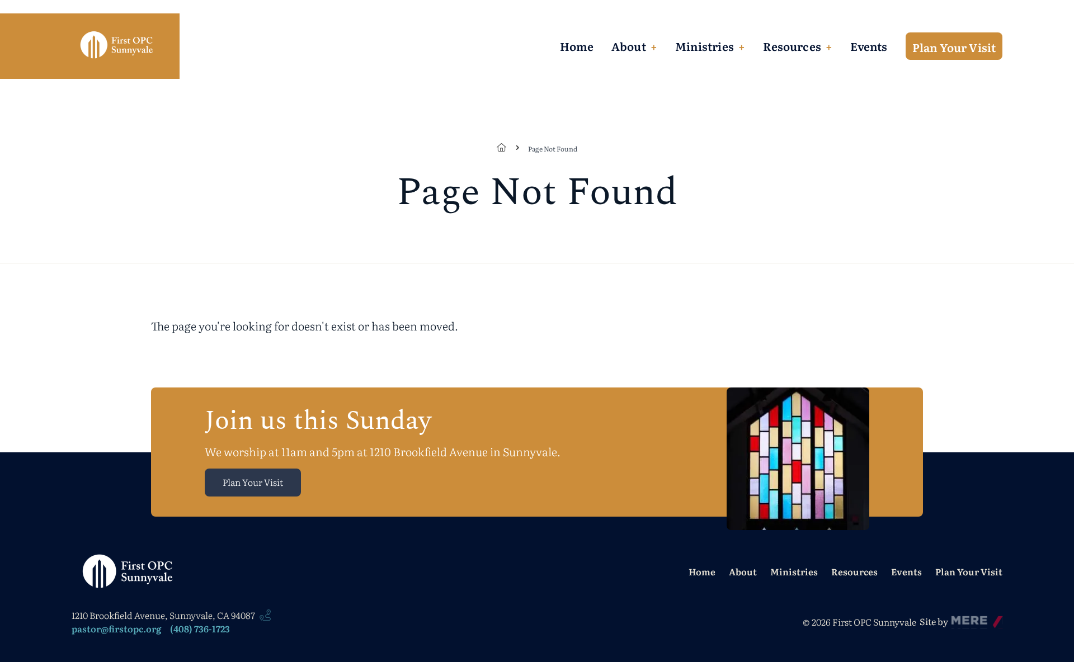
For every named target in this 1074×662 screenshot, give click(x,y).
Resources (792, 45)
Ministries (704, 45)
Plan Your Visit (954, 47)
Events (869, 45)
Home (576, 45)
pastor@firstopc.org (116, 628)
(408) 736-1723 (200, 628)
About (628, 45)
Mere (962, 618)
